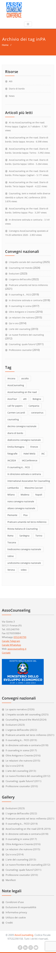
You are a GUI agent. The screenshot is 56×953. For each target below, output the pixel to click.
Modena (25, 494)
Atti (10, 81)
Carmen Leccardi (16, 412)
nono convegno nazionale (20, 501)
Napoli (38, 494)
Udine (10, 556)
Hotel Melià (29, 453)
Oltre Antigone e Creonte (22, 311)
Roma (10, 535)
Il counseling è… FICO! (18, 823)
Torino (38, 535)
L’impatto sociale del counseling (25, 262)
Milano (11, 494)
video (23, 569)
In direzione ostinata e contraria (25, 219)
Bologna (37, 398)
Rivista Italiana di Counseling (22, 528)
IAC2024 (11, 460)
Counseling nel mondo (20, 267)
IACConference (29, 460)
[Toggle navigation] (28, 24)
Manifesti (11, 880)
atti (25, 398)
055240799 (20, 637)
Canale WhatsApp (11, 644)
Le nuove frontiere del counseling (26, 334)
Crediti (9, 922)
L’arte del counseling (19, 329)
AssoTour (12, 398)
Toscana (11, 542)
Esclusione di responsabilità (21, 907)
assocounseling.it (16, 648)
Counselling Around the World (22, 719)
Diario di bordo (17, 88)
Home (5, 44)
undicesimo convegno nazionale (24, 562)
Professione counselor (20, 350)
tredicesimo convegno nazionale (24, 549)
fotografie (12, 453)
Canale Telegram (11, 641)
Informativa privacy (16, 912)
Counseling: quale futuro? (22, 344)
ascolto (25, 378)
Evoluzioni (14, 273)
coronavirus (37, 412)
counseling (13, 419)
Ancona (11, 378)
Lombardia (13, 487)
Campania (34, 405)
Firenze (34, 446)
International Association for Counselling (28, 480)
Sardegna (24, 535)
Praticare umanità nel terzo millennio (28, 285)
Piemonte (12, 515)
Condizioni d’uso (15, 902)
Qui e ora (14, 323)
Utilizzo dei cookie (16, 917)
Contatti (6, 652)
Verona (11, 569)
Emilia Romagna (15, 446)
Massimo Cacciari (34, 487)
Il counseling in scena (20, 306)
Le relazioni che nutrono (21, 317)
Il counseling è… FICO (20, 294)
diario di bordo (15, 433)
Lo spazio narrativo (16, 709)
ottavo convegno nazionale (21, 508)
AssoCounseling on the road (22, 392)
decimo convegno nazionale (21, 426)
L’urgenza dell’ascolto (20, 279)
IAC (43, 453)
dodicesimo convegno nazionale (24, 439)
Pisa (25, 515)
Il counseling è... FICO (18, 467)
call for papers (15, 405)
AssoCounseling (15, 385)
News (12, 95)
